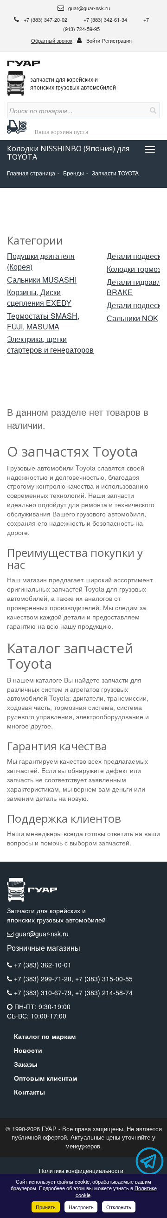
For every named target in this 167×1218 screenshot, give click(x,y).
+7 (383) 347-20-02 (46, 19)
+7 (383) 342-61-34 (106, 19)
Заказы (26, 1064)
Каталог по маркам (45, 1036)
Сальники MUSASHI (42, 280)
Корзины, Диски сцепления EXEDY (39, 297)
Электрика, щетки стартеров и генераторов (50, 344)
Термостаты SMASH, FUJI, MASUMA (43, 321)
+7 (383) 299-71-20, (44, 978)
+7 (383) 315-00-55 (104, 978)
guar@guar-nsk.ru (88, 8)
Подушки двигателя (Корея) (41, 261)
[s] (152, 110)
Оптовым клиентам (45, 1078)
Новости (28, 1050)
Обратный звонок (51, 40)
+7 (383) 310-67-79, (44, 992)
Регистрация (117, 40)
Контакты (29, 1091)
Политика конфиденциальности (81, 1170)
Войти (93, 40)
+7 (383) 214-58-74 (104, 992)
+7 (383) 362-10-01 (42, 964)
